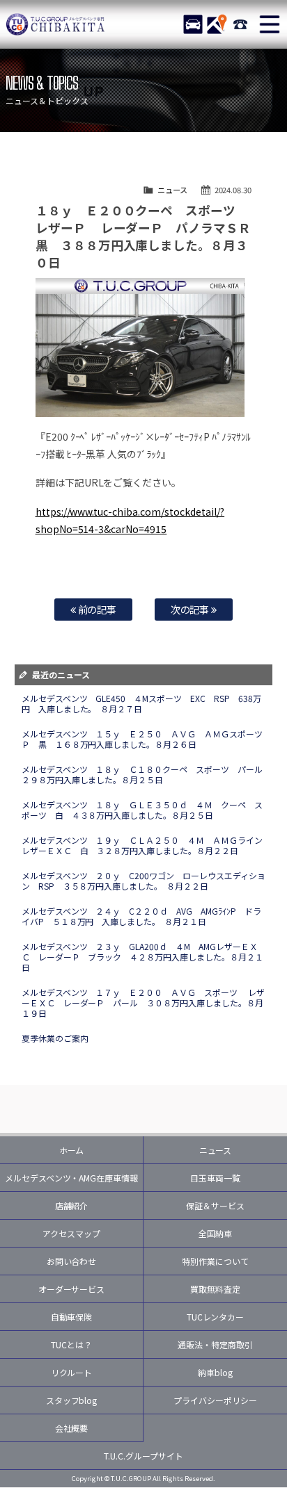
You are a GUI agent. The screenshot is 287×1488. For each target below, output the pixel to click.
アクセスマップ (71, 1233)
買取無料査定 (215, 1289)
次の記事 (191, 609)
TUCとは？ (71, 1344)
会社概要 (71, 1428)
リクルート (72, 1372)
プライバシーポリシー (215, 1400)
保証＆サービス (215, 1205)
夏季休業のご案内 (55, 1038)
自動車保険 (72, 1317)
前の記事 (96, 609)
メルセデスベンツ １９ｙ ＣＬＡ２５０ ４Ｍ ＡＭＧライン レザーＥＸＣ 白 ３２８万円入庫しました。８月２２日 (147, 845)
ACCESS (216, 24)
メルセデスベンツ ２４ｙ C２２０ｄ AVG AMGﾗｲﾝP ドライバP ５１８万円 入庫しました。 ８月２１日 (142, 916)
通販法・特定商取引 (215, 1344)
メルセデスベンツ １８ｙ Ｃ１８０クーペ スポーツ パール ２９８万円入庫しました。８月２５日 (147, 774)
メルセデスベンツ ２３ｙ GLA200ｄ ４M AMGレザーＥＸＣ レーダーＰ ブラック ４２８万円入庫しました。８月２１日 (143, 956)
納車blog (215, 1372)
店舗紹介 (71, 1205)
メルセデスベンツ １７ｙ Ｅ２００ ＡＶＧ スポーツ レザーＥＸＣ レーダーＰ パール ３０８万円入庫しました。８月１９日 (143, 1002)
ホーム (71, 1150)
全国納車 (215, 1233)
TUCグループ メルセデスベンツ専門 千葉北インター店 (55, 24)
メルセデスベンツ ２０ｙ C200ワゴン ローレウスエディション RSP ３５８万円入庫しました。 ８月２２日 (144, 880)
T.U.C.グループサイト (143, 1456)
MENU (269, 24)
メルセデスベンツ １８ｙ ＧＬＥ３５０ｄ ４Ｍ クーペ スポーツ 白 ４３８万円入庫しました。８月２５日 (142, 810)
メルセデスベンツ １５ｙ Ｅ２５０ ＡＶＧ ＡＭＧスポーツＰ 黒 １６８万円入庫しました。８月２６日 (142, 739)
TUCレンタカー (216, 1317)
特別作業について (215, 1261)
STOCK (193, 24)
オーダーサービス (71, 1289)
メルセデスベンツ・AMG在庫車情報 (72, 1178)
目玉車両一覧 (215, 1178)
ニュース (172, 189)
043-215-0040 (240, 24)
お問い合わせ (72, 1261)
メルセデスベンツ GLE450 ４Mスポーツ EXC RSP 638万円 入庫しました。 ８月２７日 (142, 703)
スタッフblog (72, 1400)
